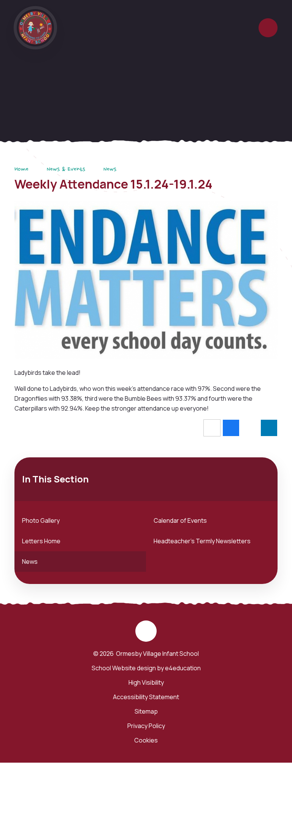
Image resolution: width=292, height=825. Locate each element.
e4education (183, 668)
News (109, 169)
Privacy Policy (146, 726)
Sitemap (146, 711)
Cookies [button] (146, 740)
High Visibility (146, 682)
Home (21, 169)
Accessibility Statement (146, 697)
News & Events (66, 169)
